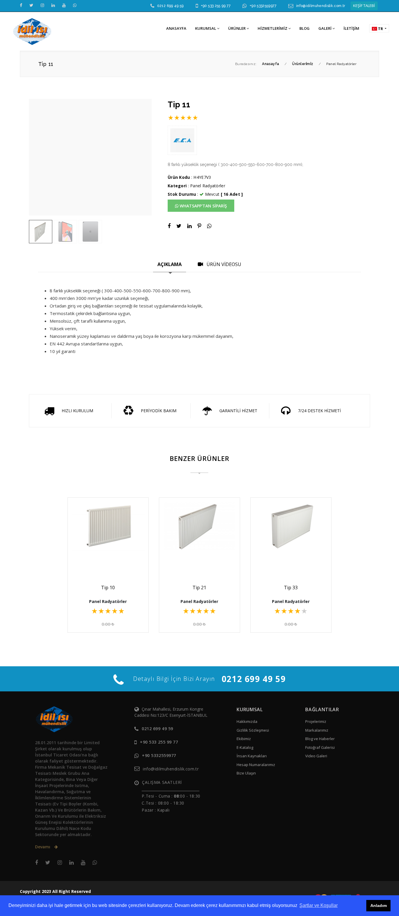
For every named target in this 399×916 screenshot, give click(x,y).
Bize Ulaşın (246, 773)
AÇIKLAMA (169, 264)
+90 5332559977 (263, 6)
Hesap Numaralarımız (256, 764)
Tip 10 (108, 587)
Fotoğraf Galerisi (320, 747)
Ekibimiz (244, 738)
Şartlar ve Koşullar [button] (318, 905)
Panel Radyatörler (207, 185)
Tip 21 (199, 587)
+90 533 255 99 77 (215, 6)
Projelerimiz (315, 721)
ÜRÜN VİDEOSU (223, 264)
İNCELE (110, 560)
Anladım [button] (378, 905)
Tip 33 (291, 587)
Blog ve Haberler (320, 738)
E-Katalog (245, 747)
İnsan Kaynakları (252, 755)
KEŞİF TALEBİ (364, 5)
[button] (379, 28)
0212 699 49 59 (170, 6)
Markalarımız (316, 730)
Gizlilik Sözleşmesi (253, 730)
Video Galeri (316, 755)
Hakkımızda (247, 721)
